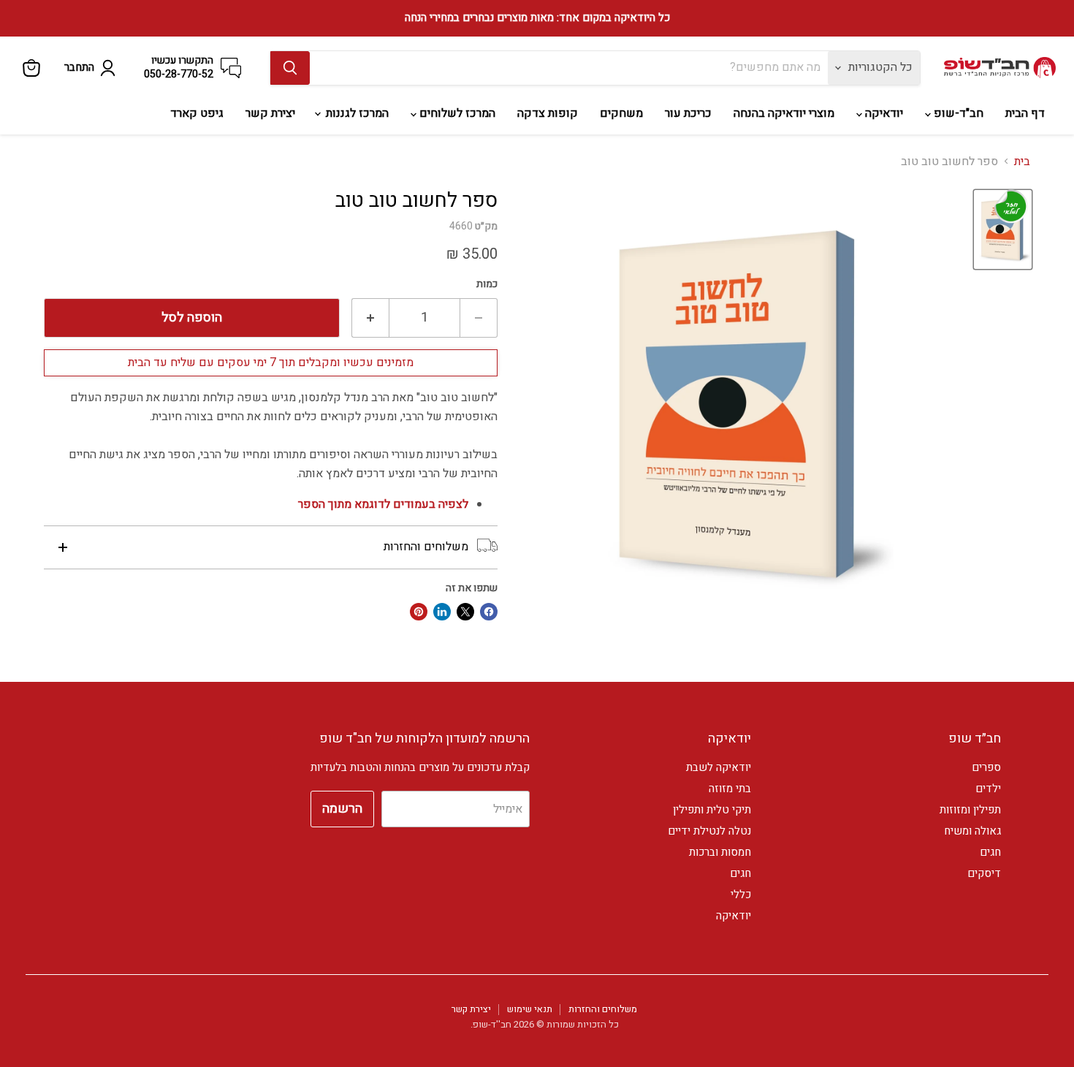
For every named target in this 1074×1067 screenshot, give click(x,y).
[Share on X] (465, 611)
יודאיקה (882, 113)
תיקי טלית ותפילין (712, 810)
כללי (741, 894)
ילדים (988, 789)
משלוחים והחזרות (602, 1009)
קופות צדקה (547, 113)
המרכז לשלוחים (455, 113)
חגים (990, 852)
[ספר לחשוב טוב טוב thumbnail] (1003, 229)
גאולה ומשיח (972, 831)
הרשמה (342, 809)
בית (1022, 161)
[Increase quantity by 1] (370, 318)
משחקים (621, 113)
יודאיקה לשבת (718, 767)
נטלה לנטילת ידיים (709, 831)
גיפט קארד (197, 113)
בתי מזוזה (730, 789)
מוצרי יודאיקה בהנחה (784, 113)
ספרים (986, 767)
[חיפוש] (290, 68)
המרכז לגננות (356, 113)
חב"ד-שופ (957, 113)
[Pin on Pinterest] (418, 611)
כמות (487, 284)
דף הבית (1025, 113)
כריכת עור (688, 113)
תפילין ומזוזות (970, 810)
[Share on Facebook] (489, 611)
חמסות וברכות (720, 852)
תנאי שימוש (529, 1009)
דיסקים (984, 873)
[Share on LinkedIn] (442, 611)
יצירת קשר (270, 113)
